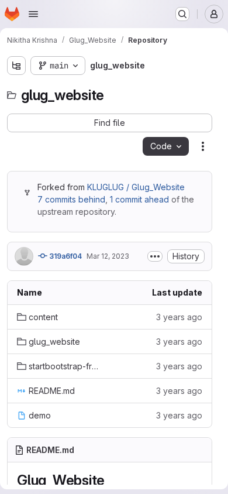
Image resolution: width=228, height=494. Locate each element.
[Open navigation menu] (33, 14)
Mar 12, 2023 (108, 256)
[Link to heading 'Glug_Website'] (112, 480)
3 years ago (179, 317)
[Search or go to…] (182, 14)
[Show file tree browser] (16, 65)
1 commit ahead (139, 199)
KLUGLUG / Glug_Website (136, 187)
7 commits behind (71, 199)
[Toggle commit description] (155, 256)
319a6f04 (64, 256)
